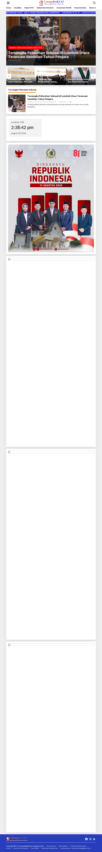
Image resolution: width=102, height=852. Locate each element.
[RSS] (94, 839)
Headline (12, 48)
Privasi (8, 848)
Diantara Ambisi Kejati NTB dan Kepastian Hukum (81, 80)
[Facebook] (86, 839)
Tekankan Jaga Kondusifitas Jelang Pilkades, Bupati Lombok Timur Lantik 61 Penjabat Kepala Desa (50, 80)
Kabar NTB (37, 48)
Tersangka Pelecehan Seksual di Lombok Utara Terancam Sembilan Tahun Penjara (48, 55)
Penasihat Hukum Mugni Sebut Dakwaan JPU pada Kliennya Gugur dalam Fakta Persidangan (20, 80)
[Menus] (8, 3)
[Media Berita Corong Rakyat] (51, 3)
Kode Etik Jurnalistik (21, 848)
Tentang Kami (51, 846)
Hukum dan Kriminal (24, 48)
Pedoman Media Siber (78, 846)
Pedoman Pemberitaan (49, 848)
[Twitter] (90, 839)
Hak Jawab (35, 848)
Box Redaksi (63, 846)
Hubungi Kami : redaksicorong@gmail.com (76, 848)
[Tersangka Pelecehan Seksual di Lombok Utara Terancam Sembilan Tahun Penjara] (35, 107)
